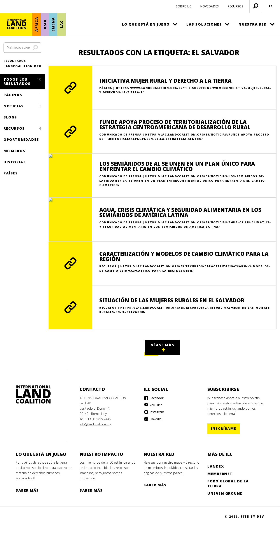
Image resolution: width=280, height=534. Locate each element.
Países (11, 173)
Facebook (156, 398)
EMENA (53, 24)
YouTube (155, 405)
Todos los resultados (22, 81)
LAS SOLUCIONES (204, 24)
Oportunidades (21, 139)
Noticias (22, 106)
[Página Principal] (16, 24)
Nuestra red (252, 24)
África (36, 24)
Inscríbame (223, 428)
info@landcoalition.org (95, 424)
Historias (15, 162)
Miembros (14, 150)
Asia (44, 24)
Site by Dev (252, 516)
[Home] (33, 394)
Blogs (10, 117)
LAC (61, 24)
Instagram (156, 412)
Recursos (22, 128)
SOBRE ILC (183, 6)
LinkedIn (155, 419)
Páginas (22, 94)
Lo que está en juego (146, 24)
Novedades (209, 6)
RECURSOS (235, 6)
